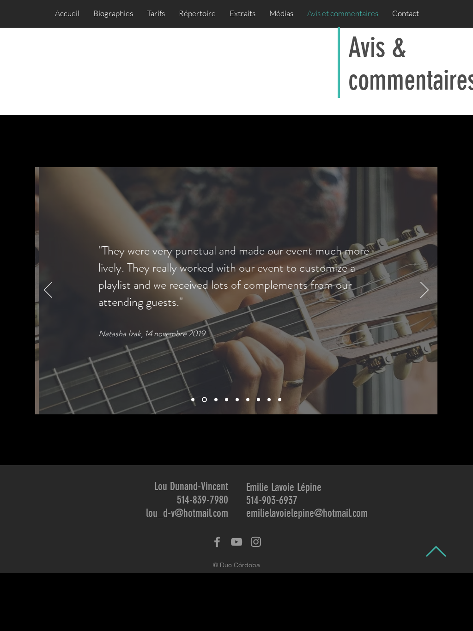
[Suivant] (424, 290)
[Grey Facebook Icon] (217, 542)
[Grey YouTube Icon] (236, 542)
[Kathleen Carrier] (216, 399)
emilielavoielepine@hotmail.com (307, 513)
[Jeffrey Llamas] (279, 399)
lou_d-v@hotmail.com (187, 513)
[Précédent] (48, 290)
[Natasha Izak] (204, 399)
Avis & (377, 47)
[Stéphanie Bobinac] (226, 399)
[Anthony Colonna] (237, 399)
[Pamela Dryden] (247, 399)
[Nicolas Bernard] (269, 399)
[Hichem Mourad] (192, 399)
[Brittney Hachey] (258, 399)
